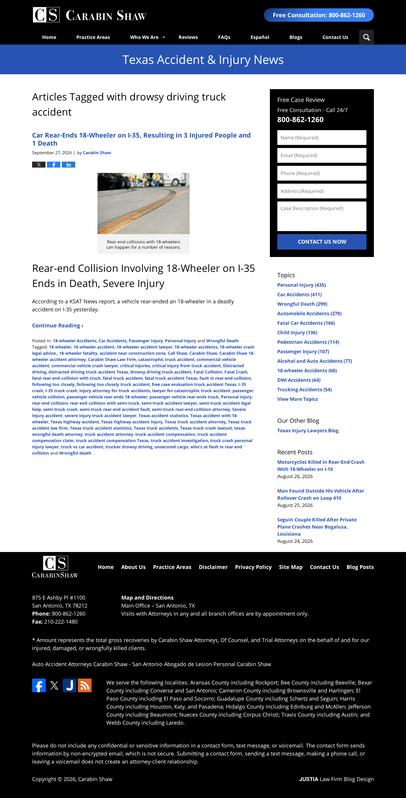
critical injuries (135, 365)
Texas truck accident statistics (101, 428)
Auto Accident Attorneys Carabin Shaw (80, 664)
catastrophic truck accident (166, 359)
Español (260, 37)
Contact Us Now (322, 241)
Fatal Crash (235, 372)
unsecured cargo (171, 447)
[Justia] (69, 685)
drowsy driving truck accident (160, 372)
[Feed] (85, 685)
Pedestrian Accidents (308, 342)
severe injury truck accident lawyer (100, 415)
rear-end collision (50, 403)
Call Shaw (177, 353)
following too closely (53, 384)
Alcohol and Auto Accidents (314, 361)
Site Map (291, 566)
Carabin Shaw (203, 353)
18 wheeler (60, 347)
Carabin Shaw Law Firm (112, 359)
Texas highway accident (75, 422)
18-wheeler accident (93, 347)
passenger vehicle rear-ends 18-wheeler (107, 397)
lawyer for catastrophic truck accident (191, 390)
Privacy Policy (253, 566)
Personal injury (236, 397)
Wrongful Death (222, 340)
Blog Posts (360, 566)
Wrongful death (75, 453)
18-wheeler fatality (78, 353)
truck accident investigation (179, 440)
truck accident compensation (165, 434)
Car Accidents (113, 340)
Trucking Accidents (304, 389)
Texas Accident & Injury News (89, 15)
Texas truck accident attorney (195, 422)
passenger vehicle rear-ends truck (184, 397)
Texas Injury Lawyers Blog (308, 430)
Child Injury (297, 332)
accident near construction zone (133, 353)
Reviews (188, 37)
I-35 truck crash (61, 390)
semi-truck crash (60, 409)
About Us (133, 566)
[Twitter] (54, 685)
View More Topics (297, 399)
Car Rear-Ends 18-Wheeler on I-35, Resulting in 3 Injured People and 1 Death (141, 138)
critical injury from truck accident (186, 365)
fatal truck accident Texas (171, 378)
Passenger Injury (146, 340)
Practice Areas (93, 37)
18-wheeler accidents (196, 347)
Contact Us (335, 37)
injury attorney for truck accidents (114, 390)
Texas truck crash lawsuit (206, 428)
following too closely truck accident (113, 384)
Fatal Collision (207, 372)
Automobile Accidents (309, 313)
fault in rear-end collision (225, 378)
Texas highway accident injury (132, 422)
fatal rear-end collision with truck (66, 378)
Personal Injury (180, 340)
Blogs (295, 37)
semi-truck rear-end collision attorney (191, 409)
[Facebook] (39, 685)
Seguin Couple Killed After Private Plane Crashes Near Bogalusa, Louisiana (317, 526)
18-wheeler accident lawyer (144, 347)
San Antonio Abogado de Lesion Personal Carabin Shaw (201, 664)
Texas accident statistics (163, 415)
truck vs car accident (82, 447)
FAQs (224, 37)
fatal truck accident (123, 378)
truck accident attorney (109, 434)
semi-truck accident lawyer (169, 403)
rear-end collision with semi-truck (104, 403)
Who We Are (144, 37)
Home (49, 37)
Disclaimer (213, 566)
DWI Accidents (298, 380)
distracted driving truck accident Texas (88, 372)
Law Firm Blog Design (336, 779)
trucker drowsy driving (129, 447)
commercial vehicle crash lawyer (84, 365)
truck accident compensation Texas (112, 440)
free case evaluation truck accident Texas (194, 384)
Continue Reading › (58, 325)
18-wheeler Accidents (75, 340)
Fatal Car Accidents (306, 323)
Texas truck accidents (156, 428)
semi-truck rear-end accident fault (115, 409)
